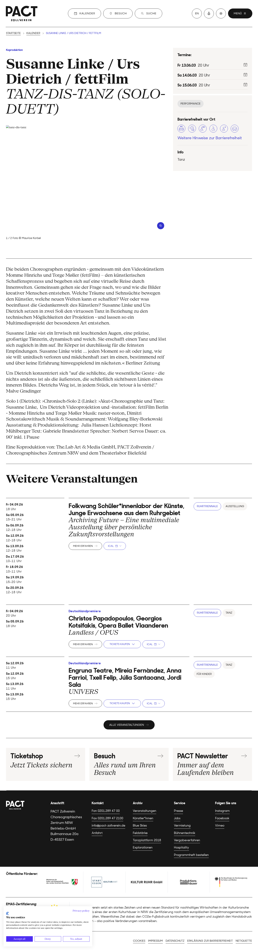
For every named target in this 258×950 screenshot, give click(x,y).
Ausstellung (235, 506)
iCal (111, 546)
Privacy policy (81, 910)
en (197, 13)
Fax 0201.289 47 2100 (107, 818)
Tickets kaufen (120, 644)
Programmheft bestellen (191, 855)
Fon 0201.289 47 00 (106, 811)
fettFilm (101, 79)
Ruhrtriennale (207, 506)
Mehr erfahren (83, 546)
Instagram (222, 811)
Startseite (13, 33)
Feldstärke (140, 833)
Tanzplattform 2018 (147, 840)
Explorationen (142, 847)
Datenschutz (175, 941)
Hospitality (181, 847)
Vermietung (182, 825)
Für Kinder (204, 674)
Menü (238, 13)
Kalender (33, 33)
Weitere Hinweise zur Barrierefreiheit (209, 138)
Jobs (177, 818)
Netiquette (244, 941)
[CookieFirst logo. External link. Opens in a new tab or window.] (7, 913)
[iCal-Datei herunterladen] (245, 65)
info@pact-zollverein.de (108, 825)
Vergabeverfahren (187, 840)
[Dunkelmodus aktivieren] (221, 13)
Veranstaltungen (144, 811)
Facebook (222, 818)
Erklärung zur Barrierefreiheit (210, 941)
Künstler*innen (143, 818)
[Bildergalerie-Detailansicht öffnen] (160, 225)
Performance (191, 103)
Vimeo (219, 825)
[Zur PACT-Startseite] (22, 13)
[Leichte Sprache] (209, 13)
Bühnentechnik (184, 833)
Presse (178, 811)
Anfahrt (97, 833)
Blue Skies (140, 825)
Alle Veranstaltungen (126, 725)
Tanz (229, 612)
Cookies (139, 941)
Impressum (155, 941)
